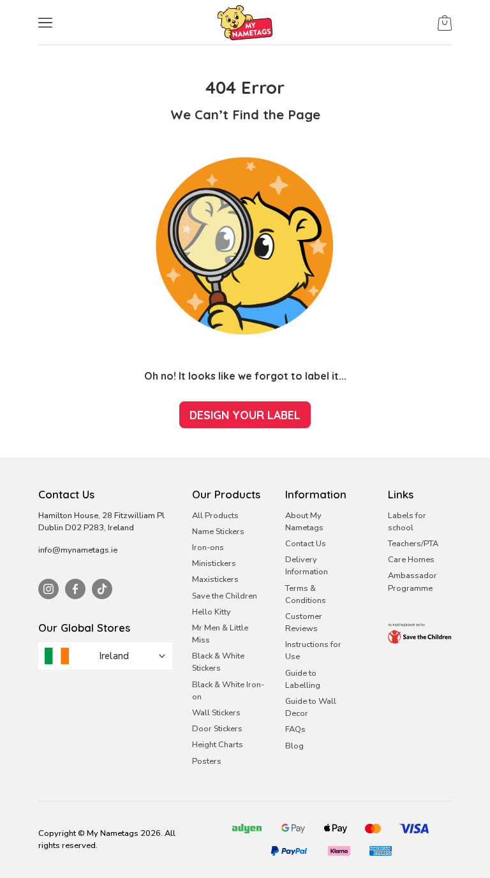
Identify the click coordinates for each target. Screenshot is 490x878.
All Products (215, 515)
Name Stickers (218, 531)
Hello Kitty (211, 612)
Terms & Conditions (305, 594)
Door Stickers (217, 728)
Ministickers (214, 563)
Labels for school (407, 521)
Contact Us (305, 543)
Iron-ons (208, 547)
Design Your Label (245, 415)
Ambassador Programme (412, 581)
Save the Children (224, 596)
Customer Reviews (303, 622)
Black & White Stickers (218, 662)
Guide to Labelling (302, 679)
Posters (206, 761)
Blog (294, 746)
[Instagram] (48, 589)
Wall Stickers (216, 712)
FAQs (295, 729)
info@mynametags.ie (77, 550)
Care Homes (411, 559)
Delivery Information (306, 565)
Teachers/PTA (413, 543)
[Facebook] (75, 589)
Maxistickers (215, 579)
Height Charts (217, 744)
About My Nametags (304, 521)
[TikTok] (102, 589)
